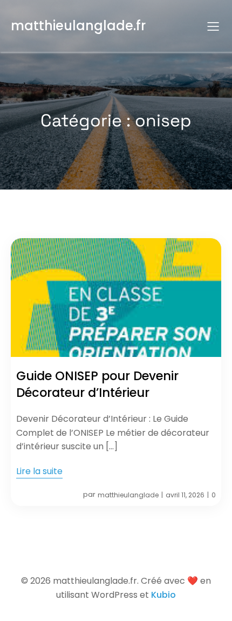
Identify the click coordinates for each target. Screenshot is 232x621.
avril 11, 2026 (185, 495)
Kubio (163, 595)
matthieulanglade (128, 495)
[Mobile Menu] (213, 26)
